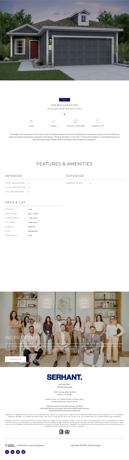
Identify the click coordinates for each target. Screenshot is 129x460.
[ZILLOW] (23, 452)
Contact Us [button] (15, 359)
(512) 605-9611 (64, 384)
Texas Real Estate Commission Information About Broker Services (64, 408)
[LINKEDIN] (12, 452)
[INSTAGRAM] (7, 452)
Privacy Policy (94, 445)
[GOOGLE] (18, 452)
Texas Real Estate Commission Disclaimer (64, 410)
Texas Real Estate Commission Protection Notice (64, 406)
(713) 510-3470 (78, 399)
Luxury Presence (36, 445)
